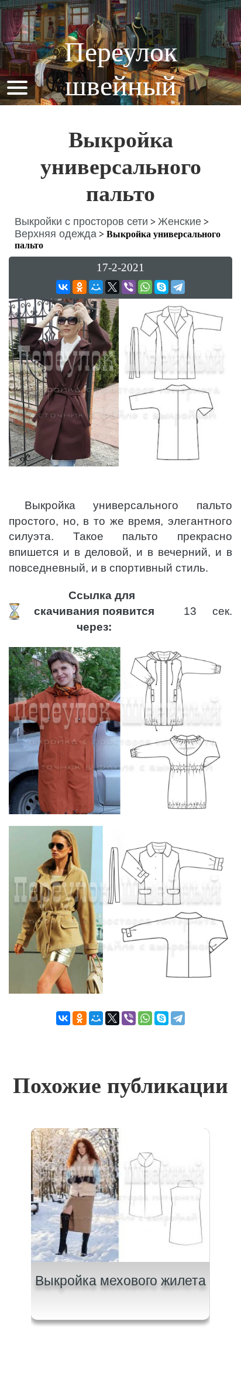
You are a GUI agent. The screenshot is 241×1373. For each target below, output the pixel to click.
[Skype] (161, 287)
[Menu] (17, 87)
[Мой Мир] (96, 287)
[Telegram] (178, 287)
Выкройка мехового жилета (120, 1280)
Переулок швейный (120, 68)
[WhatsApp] (145, 287)
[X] (112, 287)
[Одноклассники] (80, 287)
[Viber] (129, 287)
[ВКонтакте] (63, 287)
